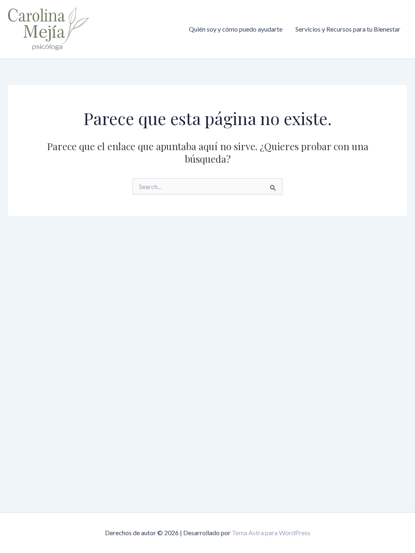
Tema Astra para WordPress (271, 532)
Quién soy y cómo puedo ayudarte (235, 29)
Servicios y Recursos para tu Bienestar (347, 29)
